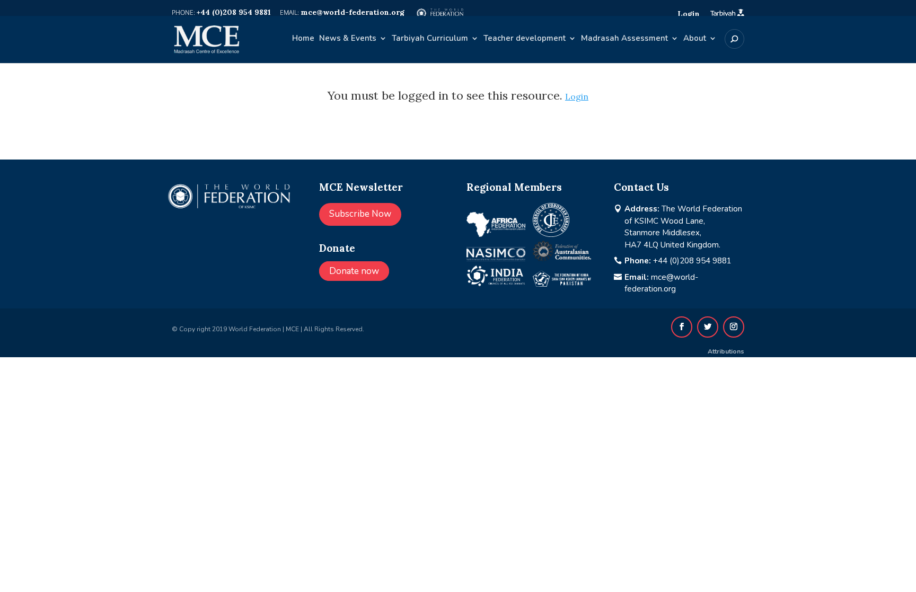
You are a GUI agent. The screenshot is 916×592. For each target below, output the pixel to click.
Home (303, 38)
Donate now (354, 271)
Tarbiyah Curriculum (430, 38)
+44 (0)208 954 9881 (692, 260)
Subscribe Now (360, 214)
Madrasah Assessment (624, 38)
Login (576, 96)
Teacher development (524, 38)
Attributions (726, 351)
